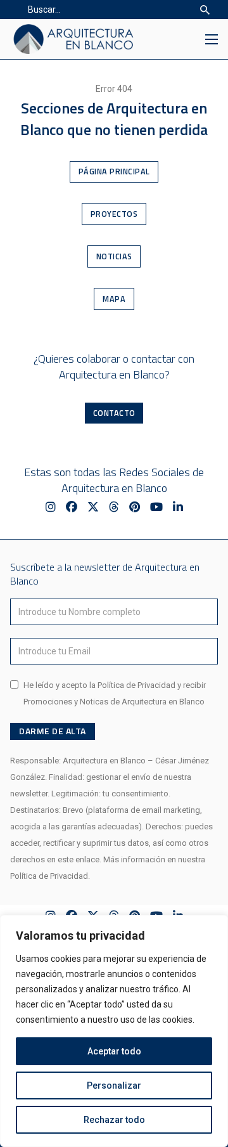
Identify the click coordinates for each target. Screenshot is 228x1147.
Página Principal (114, 171)
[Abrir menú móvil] (211, 39)
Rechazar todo (114, 1120)
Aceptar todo (114, 1051)
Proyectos (114, 214)
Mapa (114, 299)
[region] (114, 1031)
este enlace (78, 859)
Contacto (114, 413)
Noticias (114, 256)
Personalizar (114, 1085)
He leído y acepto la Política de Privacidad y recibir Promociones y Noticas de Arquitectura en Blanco (114, 693)
